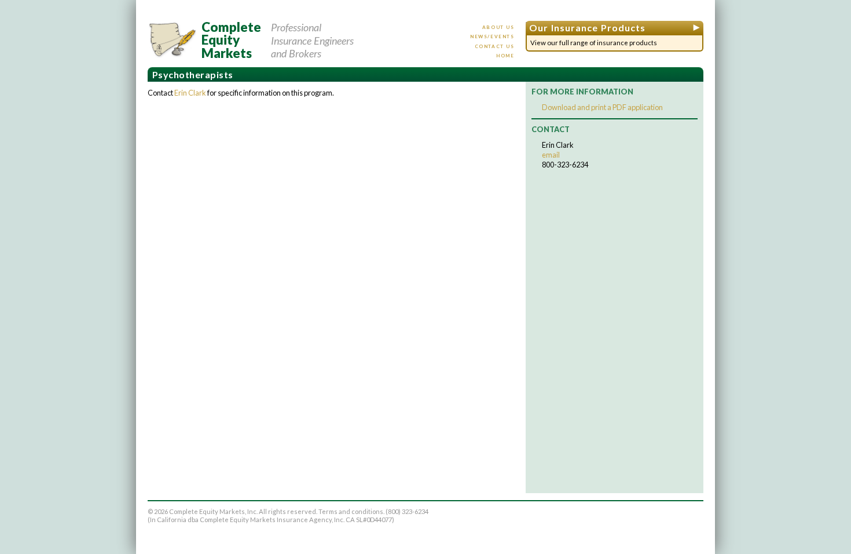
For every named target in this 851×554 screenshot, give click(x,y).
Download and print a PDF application (602, 107)
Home (505, 56)
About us (498, 27)
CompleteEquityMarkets (231, 40)
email (551, 154)
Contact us (495, 46)
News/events (492, 36)
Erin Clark (190, 92)
